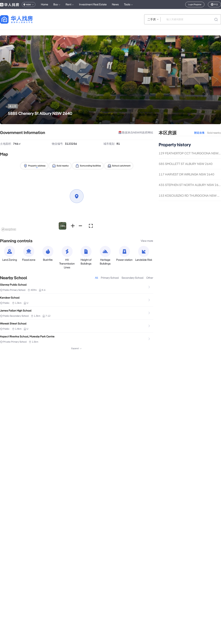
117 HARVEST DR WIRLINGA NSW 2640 (186, 174)
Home (44, 4)
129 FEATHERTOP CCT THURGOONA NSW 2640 (190, 153)
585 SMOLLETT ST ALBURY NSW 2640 (186, 164)
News (115, 4)
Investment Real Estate (93, 4)
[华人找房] (9, 4)
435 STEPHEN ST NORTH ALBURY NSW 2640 (190, 185)
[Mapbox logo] (8, 229)
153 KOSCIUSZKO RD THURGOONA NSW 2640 (190, 195)
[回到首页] (22, 19)
